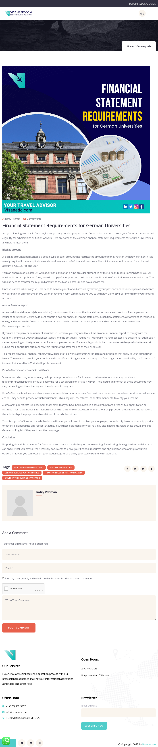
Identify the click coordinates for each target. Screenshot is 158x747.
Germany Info (144, 46)
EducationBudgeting (61, 467)
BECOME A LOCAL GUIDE (142, 3)
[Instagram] (39, 743)
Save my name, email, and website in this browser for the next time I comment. (49, 578)
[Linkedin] (30, 743)
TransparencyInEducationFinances (63, 473)
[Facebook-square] (21, 743)
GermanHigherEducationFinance (22, 473)
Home (130, 46)
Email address (89, 705)
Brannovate (149, 744)
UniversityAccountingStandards (22, 478)
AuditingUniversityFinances (29, 467)
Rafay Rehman (12, 218)
